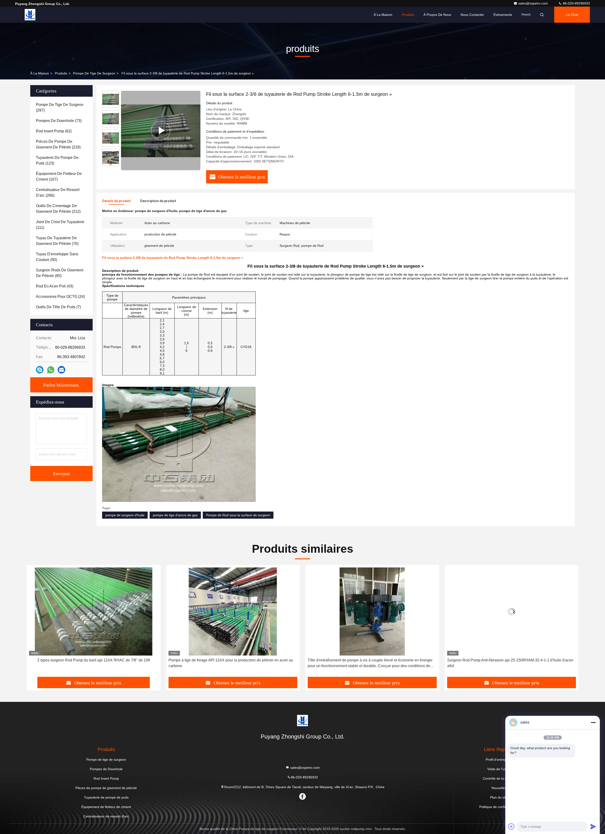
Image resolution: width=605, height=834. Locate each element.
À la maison (383, 15)
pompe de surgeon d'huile (124, 515)
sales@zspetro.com (533, 3)
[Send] (593, 826)
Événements (502, 15)
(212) (58, 208)
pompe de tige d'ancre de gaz (175, 515)
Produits (408, 15)
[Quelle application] (51, 370)
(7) (58, 307)
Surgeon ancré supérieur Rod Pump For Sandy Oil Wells (511, 660)
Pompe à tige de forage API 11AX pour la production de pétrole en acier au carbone (91, 663)
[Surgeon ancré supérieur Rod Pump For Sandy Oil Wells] (511, 611)
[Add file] (511, 826)
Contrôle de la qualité (499, 778)
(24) (60, 297)
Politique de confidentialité (498, 807)
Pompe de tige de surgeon (94, 73)
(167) (59, 176)
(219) (58, 144)
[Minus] (593, 722)
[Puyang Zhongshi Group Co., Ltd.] (30, 14)
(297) (59, 107)
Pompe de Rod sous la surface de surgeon (238, 515)
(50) (57, 257)
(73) (59, 121)
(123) (57, 160)
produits (61, 73)
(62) (54, 131)
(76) (57, 241)
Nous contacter (472, 15)
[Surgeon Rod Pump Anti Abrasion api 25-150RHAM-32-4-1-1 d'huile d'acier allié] (372, 611)
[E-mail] (61, 370)
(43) (54, 286)
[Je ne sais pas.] (40, 370)
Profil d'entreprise (499, 759)
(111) (60, 225)
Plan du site (499, 797)
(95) (59, 273)
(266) (57, 192)
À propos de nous (437, 15)
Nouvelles (499, 788)
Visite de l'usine (498, 769)
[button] (110, 164)
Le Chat (572, 15)
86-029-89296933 (576, 3)
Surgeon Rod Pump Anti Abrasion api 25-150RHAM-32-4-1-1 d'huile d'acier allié (371, 663)
